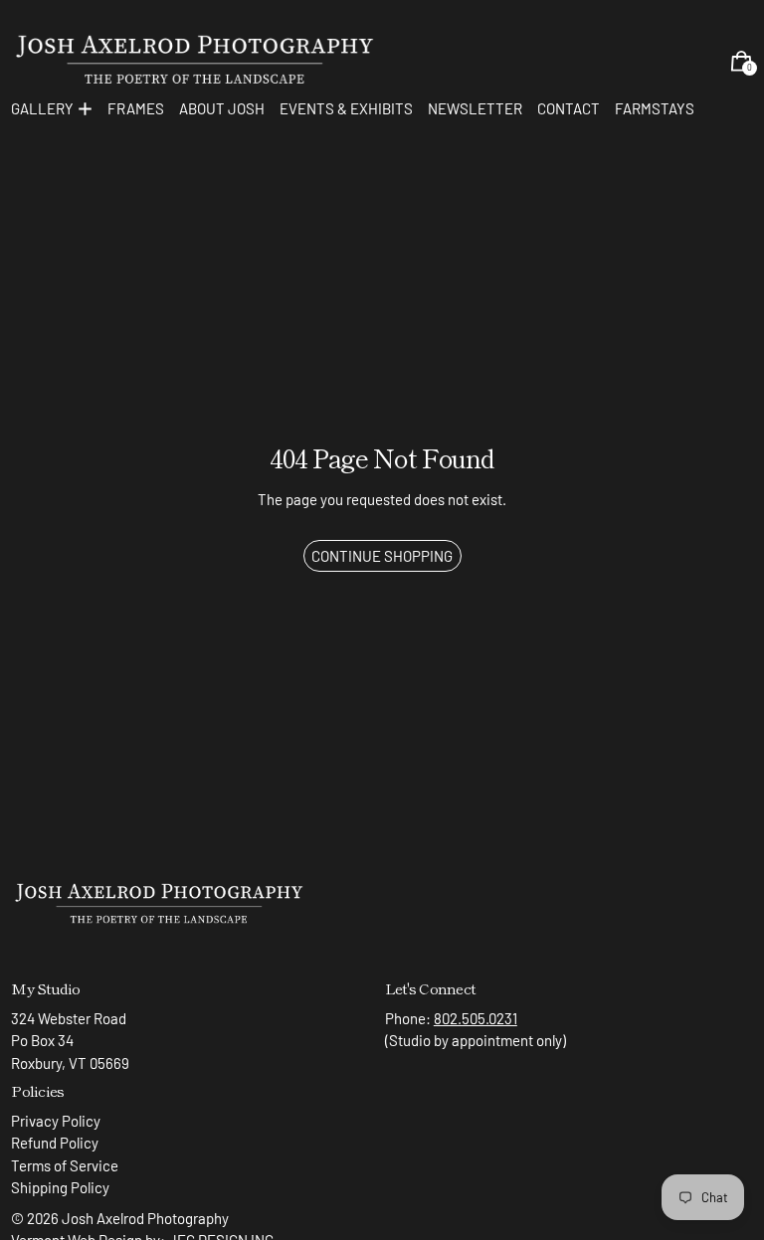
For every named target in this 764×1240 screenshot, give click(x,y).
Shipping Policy (60, 1187)
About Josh (222, 108)
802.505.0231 (475, 1018)
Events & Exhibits (346, 108)
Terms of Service (64, 1165)
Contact (568, 108)
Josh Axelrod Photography (145, 1218)
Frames (135, 108)
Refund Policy (54, 1142)
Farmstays (654, 108)
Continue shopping (382, 556)
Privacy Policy (55, 1121)
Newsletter (475, 108)
